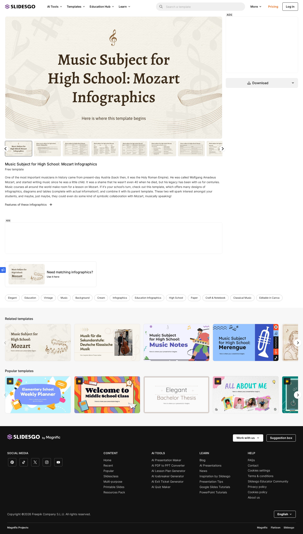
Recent (108, 465)
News (203, 471)
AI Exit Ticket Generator (167, 481)
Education (30, 297)
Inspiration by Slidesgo (215, 476)
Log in (290, 6)
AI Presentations (210, 465)
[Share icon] (215, 23)
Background (82, 297)
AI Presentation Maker (166, 460)
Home (107, 460)
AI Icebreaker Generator (168, 476)
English (282, 514)
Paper (194, 297)
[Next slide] (216, 77)
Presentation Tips (211, 481)
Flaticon (275, 527)
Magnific (262, 527)
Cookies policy (257, 492)
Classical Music (242, 297)
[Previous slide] (5, 343)
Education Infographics (148, 297)
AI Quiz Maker (161, 487)
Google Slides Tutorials (215, 487)
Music (64, 297)
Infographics (120, 297)
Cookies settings (259, 470)
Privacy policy (257, 486)
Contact (253, 465)
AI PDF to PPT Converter (168, 465)
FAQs (251, 460)
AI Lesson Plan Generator (168, 471)
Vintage (48, 297)
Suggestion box (281, 438)
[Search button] (161, 6)
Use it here (53, 276)
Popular (108, 471)
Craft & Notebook (215, 297)
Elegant (12, 297)
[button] (222, 149)
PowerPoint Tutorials (213, 492)
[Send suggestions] (3, 270)
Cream (101, 297)
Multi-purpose (112, 481)
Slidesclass (110, 476)
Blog (203, 460)
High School (176, 297)
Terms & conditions (260, 476)
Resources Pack (114, 492)
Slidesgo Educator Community (268, 481)
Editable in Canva (269, 297)
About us (254, 497)
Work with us (245, 438)
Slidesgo (289, 527)
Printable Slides (113, 487)
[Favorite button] (204, 23)
